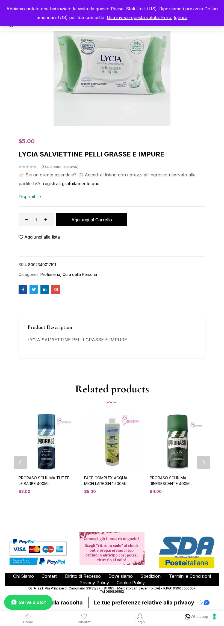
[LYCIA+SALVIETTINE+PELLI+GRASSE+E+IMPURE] (34, 289)
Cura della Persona (80, 274)
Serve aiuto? (32, 602)
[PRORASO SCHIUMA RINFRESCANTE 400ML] (177, 441)
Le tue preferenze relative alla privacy (144, 602)
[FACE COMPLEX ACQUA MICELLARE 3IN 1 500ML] (112, 441)
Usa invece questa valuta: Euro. (139, 17)
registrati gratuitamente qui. (71, 183)
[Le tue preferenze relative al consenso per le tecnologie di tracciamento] (214, 616)
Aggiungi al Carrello (91, 219)
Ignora (180, 17)
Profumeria (50, 274)
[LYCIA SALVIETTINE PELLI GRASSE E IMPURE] (23, 289)
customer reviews (59, 166)
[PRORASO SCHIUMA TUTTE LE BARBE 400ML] (46, 441)
